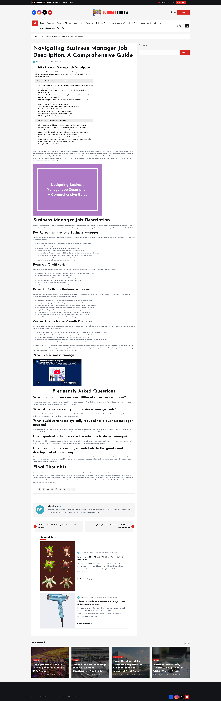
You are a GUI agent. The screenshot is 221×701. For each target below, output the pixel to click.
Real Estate (78, 657)
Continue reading (84, 579)
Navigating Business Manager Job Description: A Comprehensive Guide (61, 36)
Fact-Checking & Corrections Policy (124, 23)
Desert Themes (77, 697)
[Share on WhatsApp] (52, 489)
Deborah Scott (40, 61)
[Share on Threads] (68, 489)
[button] (185, 643)
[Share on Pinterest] (56, 489)
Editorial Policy (102, 23)
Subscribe (183, 12)
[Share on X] (43, 489)
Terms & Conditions (46, 28)
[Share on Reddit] (60, 489)
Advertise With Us (64, 23)
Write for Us (62, 28)
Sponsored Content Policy (151, 23)
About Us (50, 23)
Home (41, 23)
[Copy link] (73, 489)
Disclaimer (89, 23)
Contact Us (78, 23)
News (47, 61)
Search (143, 45)
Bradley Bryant (41, 675)
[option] (50, 662)
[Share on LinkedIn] (48, 489)
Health (36, 660)
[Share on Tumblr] (64, 489)
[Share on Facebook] (39, 489)
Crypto (116, 660)
